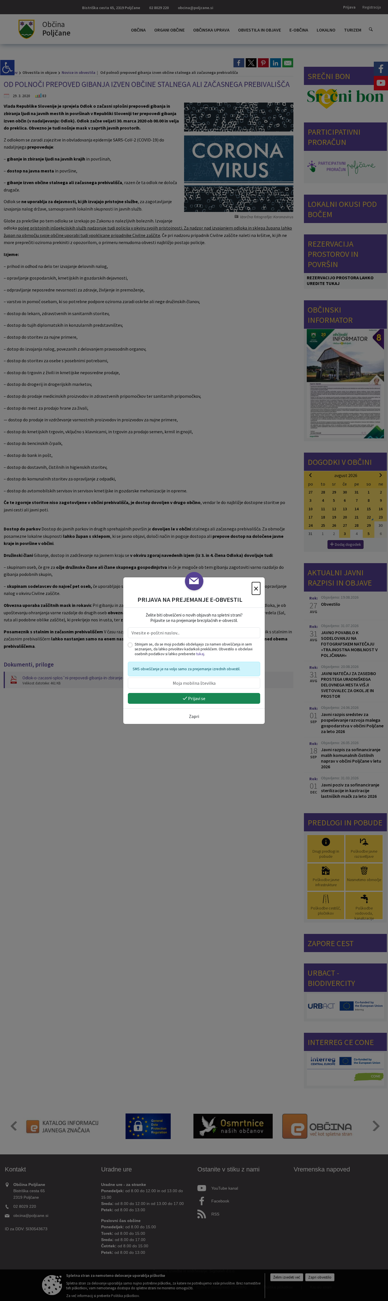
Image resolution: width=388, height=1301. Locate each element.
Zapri (194, 716)
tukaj (200, 653)
